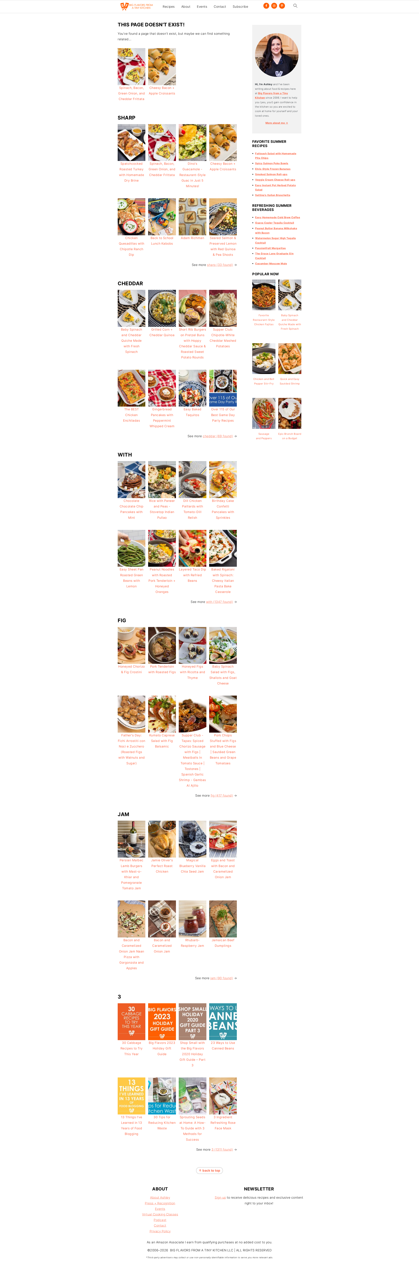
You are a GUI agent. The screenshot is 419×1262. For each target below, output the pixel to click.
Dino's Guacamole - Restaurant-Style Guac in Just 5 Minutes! (192, 175)
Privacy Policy (160, 1231)
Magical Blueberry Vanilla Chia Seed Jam (192, 865)
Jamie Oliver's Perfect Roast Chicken (162, 865)
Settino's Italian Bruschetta (272, 195)
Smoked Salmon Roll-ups (271, 174)
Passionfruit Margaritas (270, 248)
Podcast (160, 1220)
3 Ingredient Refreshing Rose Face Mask (223, 1122)
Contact (220, 7)
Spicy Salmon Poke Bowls (271, 163)
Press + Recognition (160, 1203)
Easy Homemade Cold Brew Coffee (277, 217)
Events (202, 7)
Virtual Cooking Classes (160, 1214)
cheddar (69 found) (218, 436)
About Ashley (160, 1197)
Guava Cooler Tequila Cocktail (274, 222)
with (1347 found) (219, 602)
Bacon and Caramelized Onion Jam (162, 945)
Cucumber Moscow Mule (271, 263)
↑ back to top (209, 1170)
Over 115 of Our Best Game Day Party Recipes (223, 414)
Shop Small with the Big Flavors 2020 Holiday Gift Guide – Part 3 (193, 1054)
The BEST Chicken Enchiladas (131, 414)
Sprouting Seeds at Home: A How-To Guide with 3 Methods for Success (192, 1128)
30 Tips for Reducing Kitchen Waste (162, 1122)
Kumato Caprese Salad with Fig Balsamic (162, 740)
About (186, 7)
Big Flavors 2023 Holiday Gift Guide (162, 1048)
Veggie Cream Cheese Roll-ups (275, 179)
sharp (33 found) (220, 265)
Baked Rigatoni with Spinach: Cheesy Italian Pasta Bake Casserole (223, 581)
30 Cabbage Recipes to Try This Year (131, 1048)
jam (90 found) (221, 978)
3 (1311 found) (222, 1149)
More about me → (276, 122)
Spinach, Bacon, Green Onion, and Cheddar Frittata (131, 93)
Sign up (220, 1197)
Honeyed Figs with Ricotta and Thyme (192, 672)
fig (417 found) (222, 795)
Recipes (169, 7)
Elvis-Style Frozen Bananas (273, 168)
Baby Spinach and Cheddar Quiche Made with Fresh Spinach (131, 341)
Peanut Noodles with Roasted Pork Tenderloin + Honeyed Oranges (162, 581)
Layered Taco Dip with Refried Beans (192, 575)
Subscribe (240, 7)
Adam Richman (192, 238)
